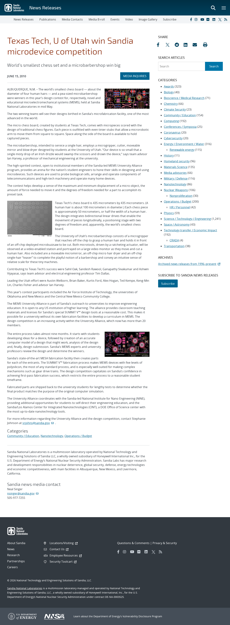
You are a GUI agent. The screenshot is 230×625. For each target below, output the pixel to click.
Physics (169, 213)
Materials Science (175, 167)
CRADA (174, 240)
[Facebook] (191, 19)
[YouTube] (203, 19)
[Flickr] (208, 19)
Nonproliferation (181, 196)
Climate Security (175, 109)
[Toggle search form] (213, 8)
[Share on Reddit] (178, 44)
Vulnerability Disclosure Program (142, 616)
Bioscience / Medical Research (184, 98)
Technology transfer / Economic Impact (190, 230)
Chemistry (171, 104)
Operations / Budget (78, 436)
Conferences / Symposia (180, 127)
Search (214, 66)
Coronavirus (172, 132)
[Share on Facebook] (160, 44)
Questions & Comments (133, 543)
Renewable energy (182, 150)
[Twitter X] (220, 19)
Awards (169, 86)
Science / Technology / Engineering (187, 219)
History (169, 155)
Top (219, 621)
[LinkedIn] (214, 19)
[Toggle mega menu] (224, 8)
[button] (205, 44)
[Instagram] (197, 19)
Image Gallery (148, 19)
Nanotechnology (52, 436)
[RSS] (226, 19)
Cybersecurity (173, 138)
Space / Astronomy (177, 224)
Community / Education (23, 436)
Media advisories (175, 173)
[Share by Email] (196, 44)
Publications (47, 19)
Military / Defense (176, 178)
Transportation (174, 246)
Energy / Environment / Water (184, 144)
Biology (169, 92)
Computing (171, 121)
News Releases (45, 7)
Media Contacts (72, 19)
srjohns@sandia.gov (36, 423)
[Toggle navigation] (7, 19)
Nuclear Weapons (176, 190)
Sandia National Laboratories (24, 588)
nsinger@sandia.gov (20, 493)
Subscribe (169, 19)
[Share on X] (169, 44)
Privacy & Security (165, 543)
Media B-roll (97, 19)
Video (129, 19)
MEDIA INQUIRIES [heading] (136, 76)
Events (115, 19)
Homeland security (177, 161)
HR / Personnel (180, 207)
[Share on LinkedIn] (187, 44)
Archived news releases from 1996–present (187, 264)
